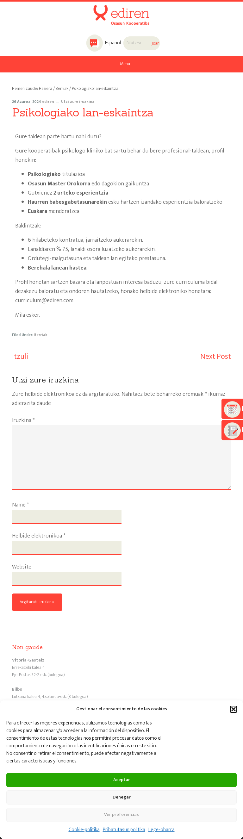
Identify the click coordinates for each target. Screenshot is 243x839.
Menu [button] (125, 64)
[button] (233, 709)
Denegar (122, 797)
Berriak (40, 335)
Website (21, 567)
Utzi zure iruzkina (77, 101)
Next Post (215, 356)
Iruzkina (23, 420)
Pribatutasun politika (124, 829)
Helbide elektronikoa (38, 536)
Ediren (121, 11)
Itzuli (20, 356)
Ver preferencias (121, 814)
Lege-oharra (161, 829)
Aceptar (121, 780)
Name (20, 505)
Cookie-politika (84, 829)
